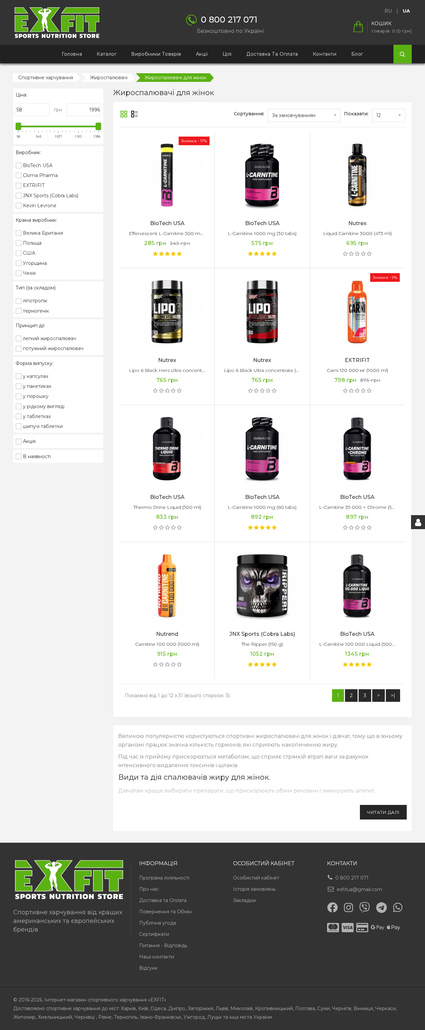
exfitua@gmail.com (359, 889)
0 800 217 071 (352, 878)
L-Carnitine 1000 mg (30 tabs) (262, 233)
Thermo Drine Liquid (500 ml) (167, 507)
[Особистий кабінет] (418, 522)
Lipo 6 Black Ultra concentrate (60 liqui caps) (275, 370)
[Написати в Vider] (364, 907)
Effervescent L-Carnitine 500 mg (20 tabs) (177, 233)
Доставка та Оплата (163, 900)
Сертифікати (154, 934)
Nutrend (167, 634)
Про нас (149, 889)
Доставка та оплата (272, 54)
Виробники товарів (156, 54)
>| (393, 695)
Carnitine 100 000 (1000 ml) (167, 644)
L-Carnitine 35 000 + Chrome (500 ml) (363, 507)
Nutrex (357, 223)
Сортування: (249, 114)
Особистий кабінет (256, 878)
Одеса (158, 1008)
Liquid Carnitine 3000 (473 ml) (357, 233)
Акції (202, 54)
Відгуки (148, 968)
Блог (357, 54)
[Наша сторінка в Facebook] (332, 907)
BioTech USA (167, 223)
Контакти (325, 54)
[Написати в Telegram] (381, 908)
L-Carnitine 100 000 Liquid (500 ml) (359, 644)
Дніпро (176, 1008)
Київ (143, 1008)
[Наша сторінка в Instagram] (348, 908)
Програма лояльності (164, 878)
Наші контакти (156, 957)
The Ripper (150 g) (262, 644)
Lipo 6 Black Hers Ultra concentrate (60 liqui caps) (186, 370)
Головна (72, 54)
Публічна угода (157, 923)
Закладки (244, 900)
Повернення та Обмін (165, 912)
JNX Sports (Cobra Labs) (262, 634)
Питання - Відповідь (163, 945)
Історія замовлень (254, 889)
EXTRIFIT (357, 360)
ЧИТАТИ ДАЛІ (383, 812)
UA (406, 11)
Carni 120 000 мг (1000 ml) (357, 370)
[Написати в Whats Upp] (397, 907)
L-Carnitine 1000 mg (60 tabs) (262, 507)
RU (388, 11)
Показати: (356, 114)
